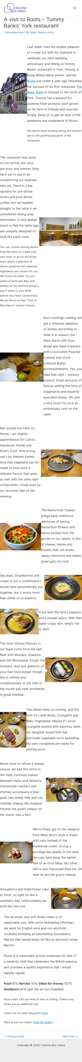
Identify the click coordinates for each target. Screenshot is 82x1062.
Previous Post (14, 1036)
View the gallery (43, 1022)
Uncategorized (14, 32)
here (45, 1013)
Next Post (70, 1036)
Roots (31, 81)
